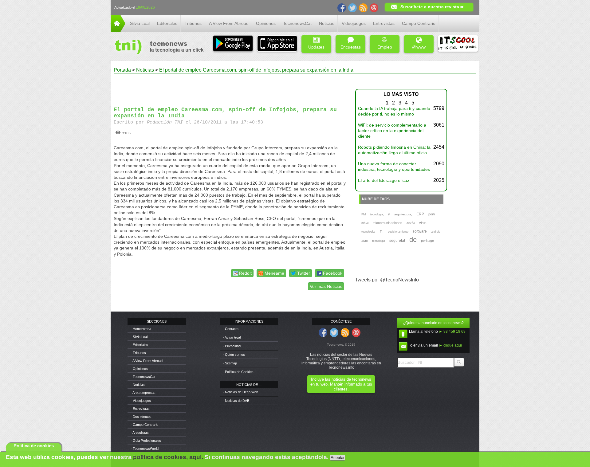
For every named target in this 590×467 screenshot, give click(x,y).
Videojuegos (354, 23)
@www (419, 47)
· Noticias (138, 385)
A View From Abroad (229, 23)
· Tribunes (138, 353)
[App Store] (277, 44)
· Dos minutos (141, 416)
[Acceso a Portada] (118, 30)
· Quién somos (234, 354)
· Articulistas (140, 432)
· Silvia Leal (139, 337)
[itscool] (458, 44)
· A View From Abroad (147, 361)
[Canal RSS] (363, 7)
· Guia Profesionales (146, 440)
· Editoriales (139, 345)
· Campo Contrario (144, 424)
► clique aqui (450, 345)
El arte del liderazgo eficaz (383, 180)
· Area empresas (143, 392)
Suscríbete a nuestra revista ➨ (432, 6)
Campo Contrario (418, 23)
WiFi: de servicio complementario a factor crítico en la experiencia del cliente (392, 131)
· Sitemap (230, 363)
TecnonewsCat (297, 23)
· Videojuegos (141, 400)
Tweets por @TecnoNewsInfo (387, 279)
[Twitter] (352, 7)
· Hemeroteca (141, 329)
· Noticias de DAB (236, 400)
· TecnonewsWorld (145, 448)
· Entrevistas (140, 408)
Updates (316, 47)
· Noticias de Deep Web (240, 392)
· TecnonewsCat (143, 377)
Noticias (326, 23)
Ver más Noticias (326, 286)
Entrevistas (384, 23)
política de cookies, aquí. (168, 457)
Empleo (384, 47)
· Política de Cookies (238, 372)
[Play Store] (233, 44)
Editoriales (167, 23)
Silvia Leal (140, 23)
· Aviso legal (232, 337)
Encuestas (350, 47)
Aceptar (337, 457)
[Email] (374, 7)
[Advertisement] (230, 87)
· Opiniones (139, 369)
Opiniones (266, 23)
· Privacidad (232, 346)
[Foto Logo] (157, 47)
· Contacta (230, 329)
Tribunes (193, 23)
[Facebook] (342, 7)
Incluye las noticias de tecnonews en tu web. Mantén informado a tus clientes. (341, 384)
